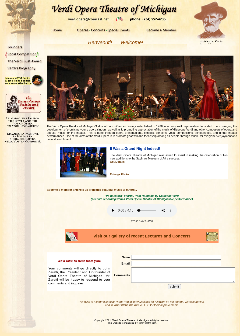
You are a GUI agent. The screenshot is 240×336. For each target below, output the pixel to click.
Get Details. (117, 161)
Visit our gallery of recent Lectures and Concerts (142, 236)
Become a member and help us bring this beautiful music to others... (92, 189)
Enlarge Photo (119, 174)
